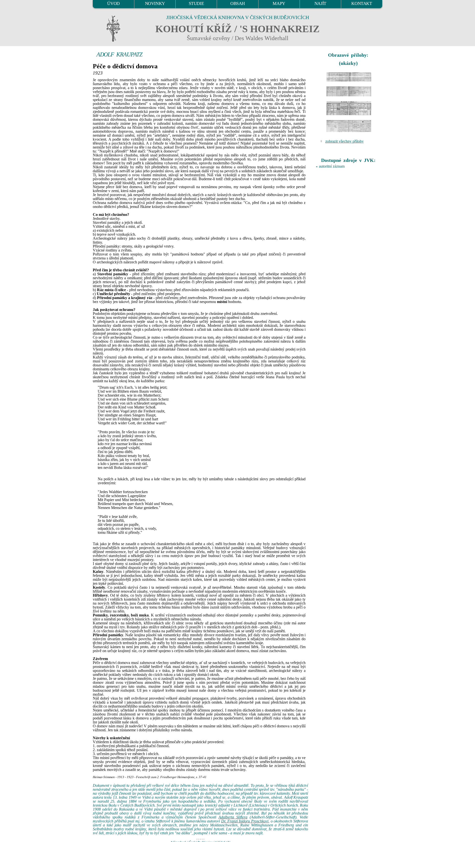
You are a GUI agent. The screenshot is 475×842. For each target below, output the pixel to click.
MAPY (279, 3)
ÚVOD (113, 3)
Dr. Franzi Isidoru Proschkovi (244, 821)
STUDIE (196, 3)
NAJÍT (320, 3)
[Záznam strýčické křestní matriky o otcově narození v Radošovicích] (348, 91)
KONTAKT (361, 3)
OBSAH (237, 3)
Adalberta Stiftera (232, 817)
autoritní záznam (332, 166)
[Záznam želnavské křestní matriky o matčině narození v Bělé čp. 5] (348, 108)
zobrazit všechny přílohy (344, 141)
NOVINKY (155, 3)
